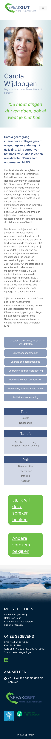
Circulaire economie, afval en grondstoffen (25, 342)
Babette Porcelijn (13, 625)
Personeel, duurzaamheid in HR (25, 388)
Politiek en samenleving (25, 397)
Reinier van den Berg (15, 614)
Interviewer (25, 471)
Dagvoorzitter (25, 466)
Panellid (25, 475)
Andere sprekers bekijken (21, 545)
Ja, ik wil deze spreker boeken (21, 509)
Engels (25, 418)
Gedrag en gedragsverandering (25, 370)
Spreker (25, 480)
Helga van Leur (12, 618)
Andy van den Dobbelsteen (19, 621)
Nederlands (25, 423)
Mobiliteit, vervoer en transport (25, 379)
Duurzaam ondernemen (25, 353)
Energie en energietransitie (25, 361)
